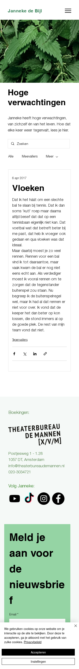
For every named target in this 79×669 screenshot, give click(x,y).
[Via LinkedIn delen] (35, 354)
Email (13, 614)
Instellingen (38, 661)
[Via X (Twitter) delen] (25, 354)
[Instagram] (43, 498)
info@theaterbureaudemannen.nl (36, 466)
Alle (10, 157)
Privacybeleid (33, 642)
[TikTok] (29, 498)
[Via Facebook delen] (14, 354)
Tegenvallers (20, 340)
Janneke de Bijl (25, 10)
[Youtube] (14, 498)
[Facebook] (58, 498)
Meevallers (29, 157)
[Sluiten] (73, 628)
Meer (50, 157)
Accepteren (38, 652)
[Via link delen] (45, 354)
